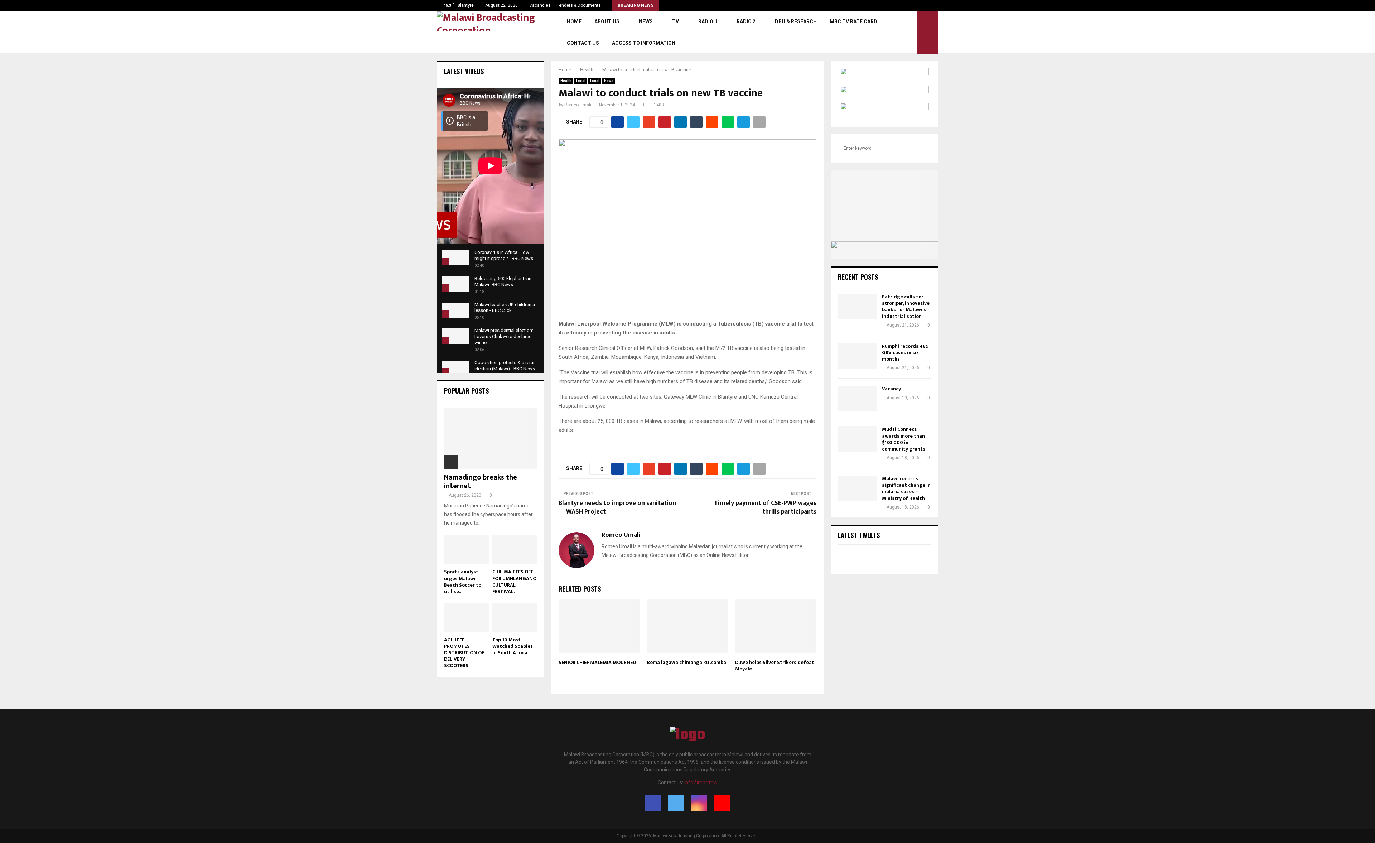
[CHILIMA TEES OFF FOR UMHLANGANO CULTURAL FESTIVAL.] (514, 549)
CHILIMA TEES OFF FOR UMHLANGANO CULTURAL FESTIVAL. (514, 581)
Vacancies (540, 5)
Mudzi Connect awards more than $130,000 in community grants (903, 439)
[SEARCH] (923, 148)
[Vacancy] (857, 398)
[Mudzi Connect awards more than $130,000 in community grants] (857, 439)
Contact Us (583, 43)
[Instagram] (699, 803)
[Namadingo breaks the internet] (490, 438)
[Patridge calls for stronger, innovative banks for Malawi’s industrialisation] (857, 306)
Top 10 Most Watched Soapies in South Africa (512, 646)
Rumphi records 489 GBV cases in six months (905, 352)
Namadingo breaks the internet (480, 481)
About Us (606, 21)
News (646, 21)
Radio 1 (707, 21)
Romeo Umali (577, 104)
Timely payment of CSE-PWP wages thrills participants (765, 507)
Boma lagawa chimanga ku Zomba (686, 662)
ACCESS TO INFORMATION (643, 43)
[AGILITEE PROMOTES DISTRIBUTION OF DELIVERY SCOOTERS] (466, 617)
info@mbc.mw (701, 782)
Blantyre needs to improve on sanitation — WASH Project (617, 507)
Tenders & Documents (579, 5)
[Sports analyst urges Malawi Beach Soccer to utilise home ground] (466, 549)
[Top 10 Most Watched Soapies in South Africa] (514, 617)
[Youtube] (722, 803)
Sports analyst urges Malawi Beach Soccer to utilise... (462, 581)
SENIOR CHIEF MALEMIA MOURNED (597, 662)
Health (565, 81)
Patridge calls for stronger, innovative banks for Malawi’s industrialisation (906, 307)
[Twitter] (676, 803)
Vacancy (891, 389)
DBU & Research (796, 21)
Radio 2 (746, 21)
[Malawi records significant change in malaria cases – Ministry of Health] (857, 488)
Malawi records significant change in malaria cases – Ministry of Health (906, 488)
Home (574, 21)
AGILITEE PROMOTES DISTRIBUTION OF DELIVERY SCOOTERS (464, 653)
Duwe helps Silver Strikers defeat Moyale (774, 665)
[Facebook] (653, 803)
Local (580, 81)
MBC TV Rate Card (853, 21)
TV (675, 21)
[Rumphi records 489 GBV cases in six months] (857, 356)
